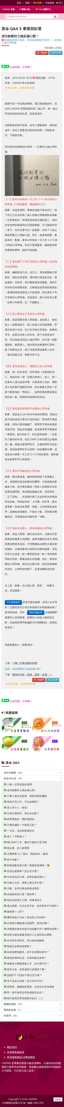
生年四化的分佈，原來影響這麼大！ (26, 877)
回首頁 (58, 1099)
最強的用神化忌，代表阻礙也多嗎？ (26, 958)
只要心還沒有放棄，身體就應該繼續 (26, 796)
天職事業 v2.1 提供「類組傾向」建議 (27, 853)
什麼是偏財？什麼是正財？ (21, 825)
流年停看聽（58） (14, 772)
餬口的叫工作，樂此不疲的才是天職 (26, 842)
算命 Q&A (13, 762)
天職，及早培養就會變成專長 (22, 888)
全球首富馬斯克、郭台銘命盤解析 (25, 940)
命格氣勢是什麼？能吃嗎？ (21, 894)
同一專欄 (41, 53)
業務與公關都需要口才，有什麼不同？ (27, 963)
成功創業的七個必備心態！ (21, 790)
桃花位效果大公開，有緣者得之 (24, 900)
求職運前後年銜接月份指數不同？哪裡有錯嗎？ (32, 929)
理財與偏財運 (35, 612)
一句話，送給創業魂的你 (20, 830)
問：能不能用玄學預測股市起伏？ (25, 992)
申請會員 (50, 2)
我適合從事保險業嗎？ (19, 946)
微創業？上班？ (15, 911)
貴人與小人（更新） (17, 807)
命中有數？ (12, 859)
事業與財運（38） (14, 778)
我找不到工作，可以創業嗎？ (22, 801)
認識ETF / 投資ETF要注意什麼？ (24, 975)
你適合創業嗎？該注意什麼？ (22, 871)
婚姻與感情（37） (14, 1004)
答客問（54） (11, 1015)
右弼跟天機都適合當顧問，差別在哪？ (27, 923)
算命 (19, 2)
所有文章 (55, 53)
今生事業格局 (13, 602)
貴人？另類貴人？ (16, 836)
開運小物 (25, 9)
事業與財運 (32, 28)
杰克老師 (48, 47)
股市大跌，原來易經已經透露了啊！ (26, 969)
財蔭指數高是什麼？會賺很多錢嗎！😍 (28, 865)
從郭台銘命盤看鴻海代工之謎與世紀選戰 (29, 934)
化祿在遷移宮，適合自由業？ (22, 813)
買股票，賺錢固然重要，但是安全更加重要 (30, 986)
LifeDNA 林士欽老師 (23, 83)
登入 (60, 2)
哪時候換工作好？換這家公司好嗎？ (26, 917)
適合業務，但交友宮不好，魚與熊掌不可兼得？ (32, 906)
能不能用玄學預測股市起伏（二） (25, 998)
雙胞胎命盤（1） (13, 1010)
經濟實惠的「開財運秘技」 (21, 819)
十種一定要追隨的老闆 (19, 784)
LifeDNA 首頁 (8, 9)
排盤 (27, 2)
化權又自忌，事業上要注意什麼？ (25, 882)
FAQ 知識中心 (44, 9)
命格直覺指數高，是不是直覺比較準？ (27, 952)
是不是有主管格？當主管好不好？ (25, 981)
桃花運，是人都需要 (17, 848)
